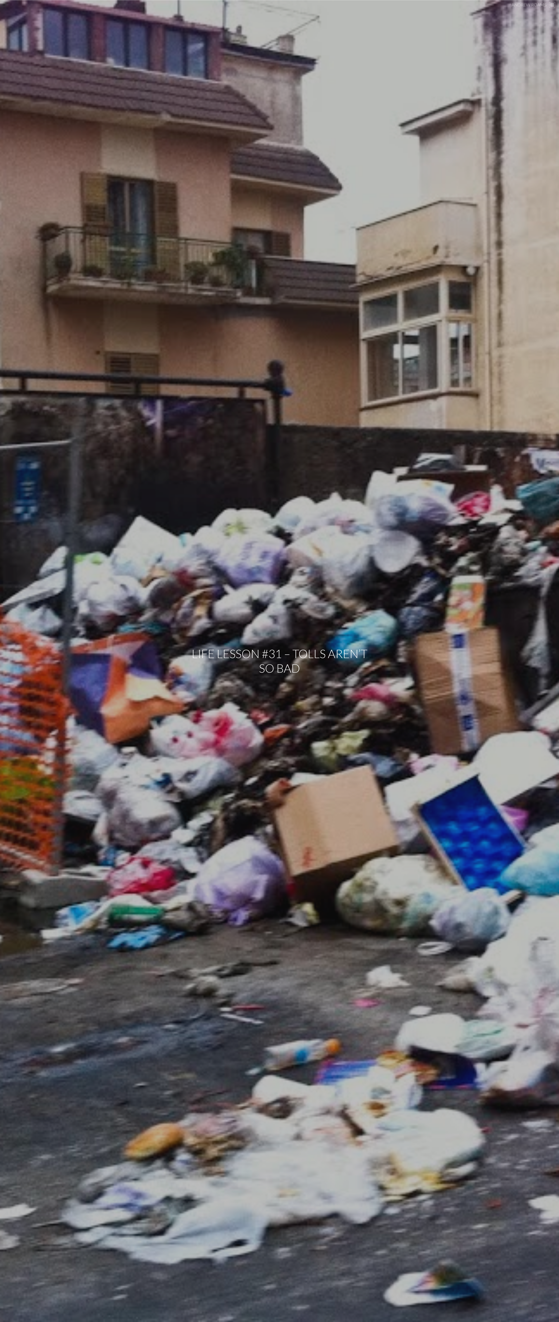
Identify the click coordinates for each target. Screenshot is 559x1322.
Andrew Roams (529, 4)
